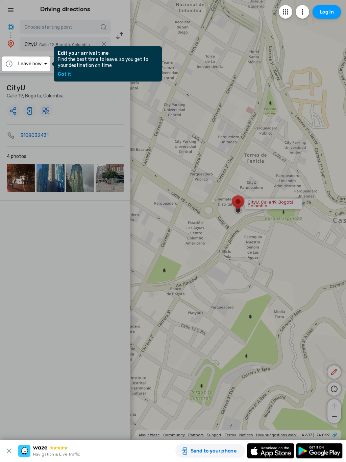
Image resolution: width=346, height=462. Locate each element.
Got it (64, 74)
